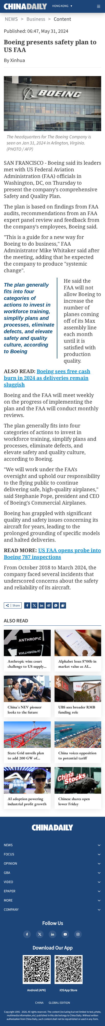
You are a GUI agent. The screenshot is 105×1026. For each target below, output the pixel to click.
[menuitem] (60, 6)
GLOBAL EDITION (59, 1003)
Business (36, 19)
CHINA (39, 1003)
